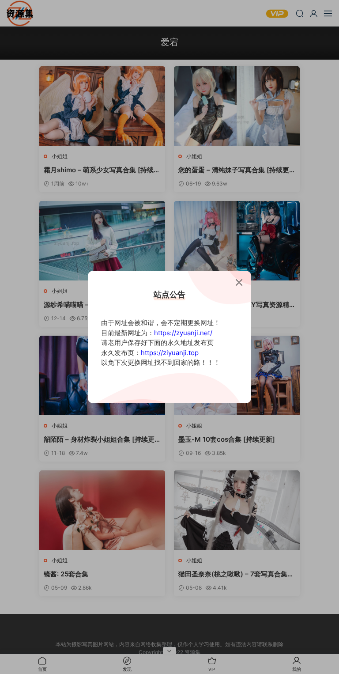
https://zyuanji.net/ (183, 333)
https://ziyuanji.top (170, 352)
